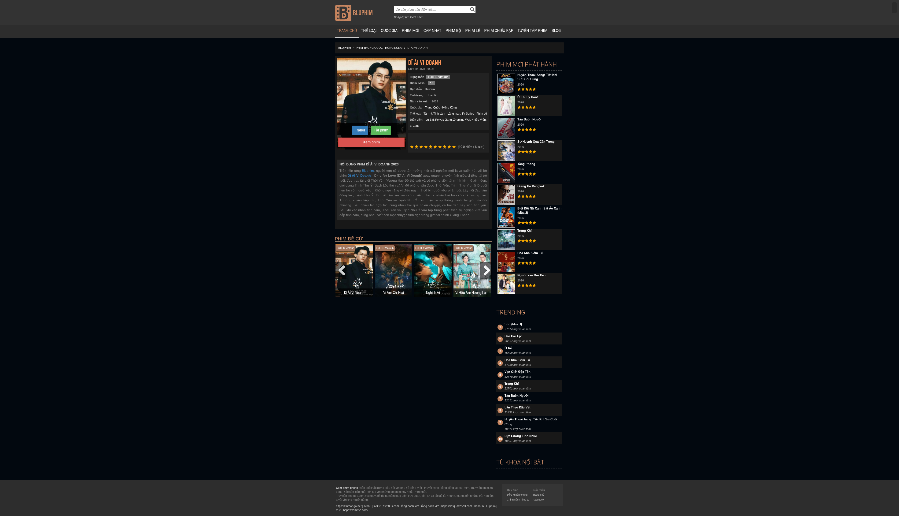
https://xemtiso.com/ (355, 510)
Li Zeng (415, 125)
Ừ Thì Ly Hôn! (527, 97)
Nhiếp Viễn (479, 119)
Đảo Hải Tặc (513, 336)
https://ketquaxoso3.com (456, 506)
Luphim (491, 506)
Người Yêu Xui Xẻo (531, 275)
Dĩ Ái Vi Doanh (354, 293)
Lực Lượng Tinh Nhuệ (521, 436)
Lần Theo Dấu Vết (517, 407)
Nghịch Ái (433, 293)
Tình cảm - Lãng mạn (446, 113)
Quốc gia (389, 30)
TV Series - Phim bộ (474, 113)
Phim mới (410, 30)
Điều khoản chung (517, 494)
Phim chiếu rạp (498, 30)
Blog (556, 30)
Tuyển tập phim (532, 30)
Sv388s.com (391, 506)
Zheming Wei (461, 119)
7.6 (431, 83)
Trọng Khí (524, 230)
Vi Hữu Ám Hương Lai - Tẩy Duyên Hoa (483, 293)
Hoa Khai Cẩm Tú (530, 253)
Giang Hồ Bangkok (531, 186)
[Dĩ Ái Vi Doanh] (371, 103)
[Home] (354, 13)
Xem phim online (347, 488)
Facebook (538, 499)
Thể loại (369, 30)
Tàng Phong (526, 164)
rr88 (338, 510)
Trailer (360, 130)
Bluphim (368, 170)
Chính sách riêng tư (518, 499)
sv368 (367, 506)
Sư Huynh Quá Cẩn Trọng (536, 141)
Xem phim (371, 142)
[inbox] (894, 7)
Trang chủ (347, 30)
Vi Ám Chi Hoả (393, 293)
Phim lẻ (472, 30)
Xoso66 (479, 506)
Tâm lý (428, 113)
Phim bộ (453, 30)
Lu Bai (430, 119)
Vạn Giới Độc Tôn (518, 372)
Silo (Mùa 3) (513, 324)
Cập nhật (432, 30)
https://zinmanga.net (348, 506)
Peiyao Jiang (443, 119)
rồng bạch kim (410, 506)
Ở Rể (508, 348)
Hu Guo (430, 89)
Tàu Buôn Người (529, 119)
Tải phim (381, 130)
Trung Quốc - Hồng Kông (441, 107)
